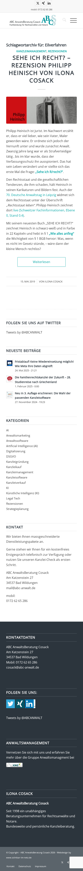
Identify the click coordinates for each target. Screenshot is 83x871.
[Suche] (62, 20)
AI (7, 430)
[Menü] (71, 20)
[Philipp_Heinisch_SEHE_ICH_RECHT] (41, 110)
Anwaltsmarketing (18, 435)
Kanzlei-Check (45, 560)
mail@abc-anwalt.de (20, 588)
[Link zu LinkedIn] (49, 3)
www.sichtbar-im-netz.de (18, 857)
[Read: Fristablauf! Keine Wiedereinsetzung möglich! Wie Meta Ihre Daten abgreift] (9, 363)
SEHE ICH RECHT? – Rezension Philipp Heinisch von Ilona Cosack (41, 69)
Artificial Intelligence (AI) (22, 446)
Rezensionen (57, 51)
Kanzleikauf (13, 467)
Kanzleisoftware (16, 477)
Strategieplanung (17, 509)
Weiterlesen (41, 262)
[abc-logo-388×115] (34, 20)
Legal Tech (13, 498)
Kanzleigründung (17, 462)
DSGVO (11, 456)
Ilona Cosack (54, 281)
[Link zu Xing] (43, 3)
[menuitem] (62, 20)
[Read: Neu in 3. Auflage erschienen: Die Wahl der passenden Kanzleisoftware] (9, 394)
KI (7, 488)
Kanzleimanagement (31, 51)
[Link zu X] (38, 3)
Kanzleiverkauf (16, 483)
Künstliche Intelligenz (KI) (22, 493)
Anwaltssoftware (17, 441)
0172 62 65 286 (17, 601)
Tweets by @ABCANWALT (24, 332)
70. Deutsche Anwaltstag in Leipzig (31, 195)
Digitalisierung (15, 451)
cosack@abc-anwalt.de (22, 667)
